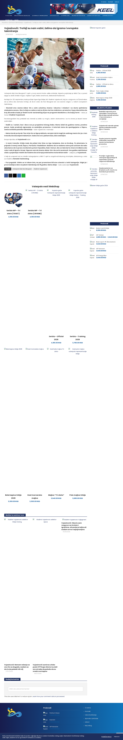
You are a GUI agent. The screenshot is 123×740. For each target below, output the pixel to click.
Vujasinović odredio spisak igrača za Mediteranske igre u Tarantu (109, 127)
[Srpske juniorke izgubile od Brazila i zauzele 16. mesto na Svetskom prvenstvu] (94, 146)
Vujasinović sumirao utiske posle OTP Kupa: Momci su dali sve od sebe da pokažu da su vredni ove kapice (45, 668)
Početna (8, 15)
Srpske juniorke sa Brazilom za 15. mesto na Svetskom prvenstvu (108, 170)
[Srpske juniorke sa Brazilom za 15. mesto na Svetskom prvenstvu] (94, 174)
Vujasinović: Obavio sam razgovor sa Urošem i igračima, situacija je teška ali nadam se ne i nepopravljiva (73, 526)
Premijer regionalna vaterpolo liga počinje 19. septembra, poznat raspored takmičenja (108, 158)
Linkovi (117, 2)
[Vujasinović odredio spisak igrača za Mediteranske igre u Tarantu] (94, 131)
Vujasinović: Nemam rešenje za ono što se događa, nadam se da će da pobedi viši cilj (17, 667)
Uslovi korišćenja (90, 715)
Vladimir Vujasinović (40, 169)
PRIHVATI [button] (116, 737)
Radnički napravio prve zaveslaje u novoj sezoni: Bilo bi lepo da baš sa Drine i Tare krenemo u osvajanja (108, 115)
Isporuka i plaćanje (91, 718)
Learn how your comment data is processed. (49, 696)
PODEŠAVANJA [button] (106, 737)
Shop (16, 20)
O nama (103, 2)
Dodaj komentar (21, 34)
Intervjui (8, 20)
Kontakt (110, 2)
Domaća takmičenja (40, 15)
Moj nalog (88, 726)
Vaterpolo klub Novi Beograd (22, 169)
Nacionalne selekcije (22, 15)
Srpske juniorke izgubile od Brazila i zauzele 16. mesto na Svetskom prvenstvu (108, 141)
